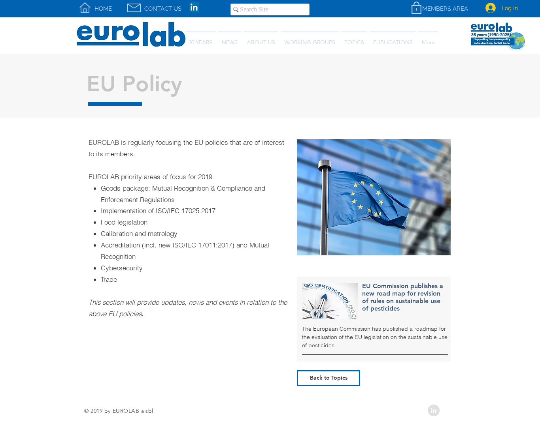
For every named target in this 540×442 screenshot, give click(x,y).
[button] (392, 39)
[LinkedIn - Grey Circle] (434, 410)
